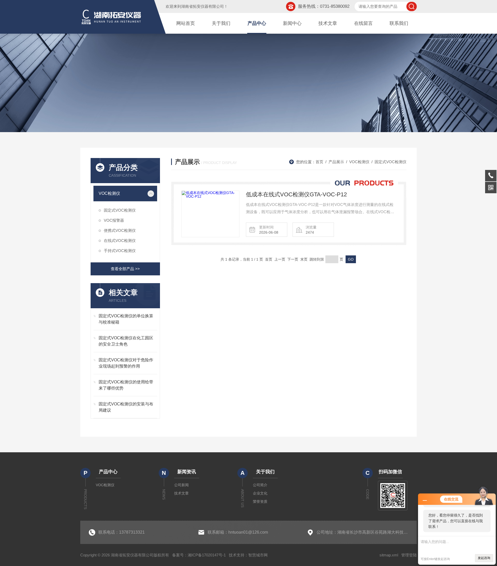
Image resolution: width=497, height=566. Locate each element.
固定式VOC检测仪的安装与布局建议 (126, 407)
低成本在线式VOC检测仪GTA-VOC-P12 (296, 194)
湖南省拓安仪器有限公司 (202, 6)
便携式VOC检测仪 (120, 230)
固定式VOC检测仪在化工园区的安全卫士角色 (126, 341)
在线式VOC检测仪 (120, 240)
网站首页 (185, 23)
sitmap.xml (388, 555)
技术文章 (327, 23)
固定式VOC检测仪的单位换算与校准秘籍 (126, 319)
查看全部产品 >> (125, 269)
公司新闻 (181, 485)
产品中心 (256, 23)
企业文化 (260, 493)
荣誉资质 (260, 501)
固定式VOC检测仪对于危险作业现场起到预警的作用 (126, 363)
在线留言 (363, 23)
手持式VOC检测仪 (120, 250)
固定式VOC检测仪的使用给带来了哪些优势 (126, 385)
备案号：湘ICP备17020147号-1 (199, 555)
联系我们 (399, 23)
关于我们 (221, 23)
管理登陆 (409, 555)
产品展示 (336, 162)
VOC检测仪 (109, 193)
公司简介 (260, 485)
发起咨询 (484, 558)
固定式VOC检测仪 (120, 210)
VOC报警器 (114, 220)
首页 (319, 162)
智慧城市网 (258, 555)
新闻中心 (292, 23)
